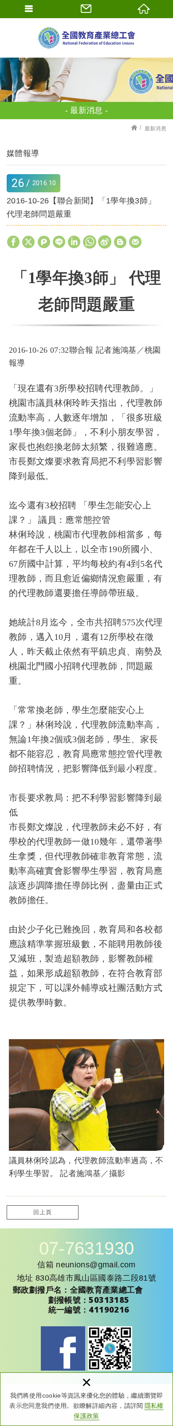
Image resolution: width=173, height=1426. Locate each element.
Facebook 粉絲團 (63, 1348)
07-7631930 (86, 1248)
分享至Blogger (120, 242)
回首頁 (144, 9)
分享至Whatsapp (89, 242)
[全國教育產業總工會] (86, 37)
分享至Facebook (13, 242)
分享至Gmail (135, 242)
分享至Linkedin (74, 242)
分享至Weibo (104, 242)
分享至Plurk (44, 242)
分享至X (28, 242)
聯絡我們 (86, 9)
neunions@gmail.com (95, 1264)
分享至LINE (59, 242)
